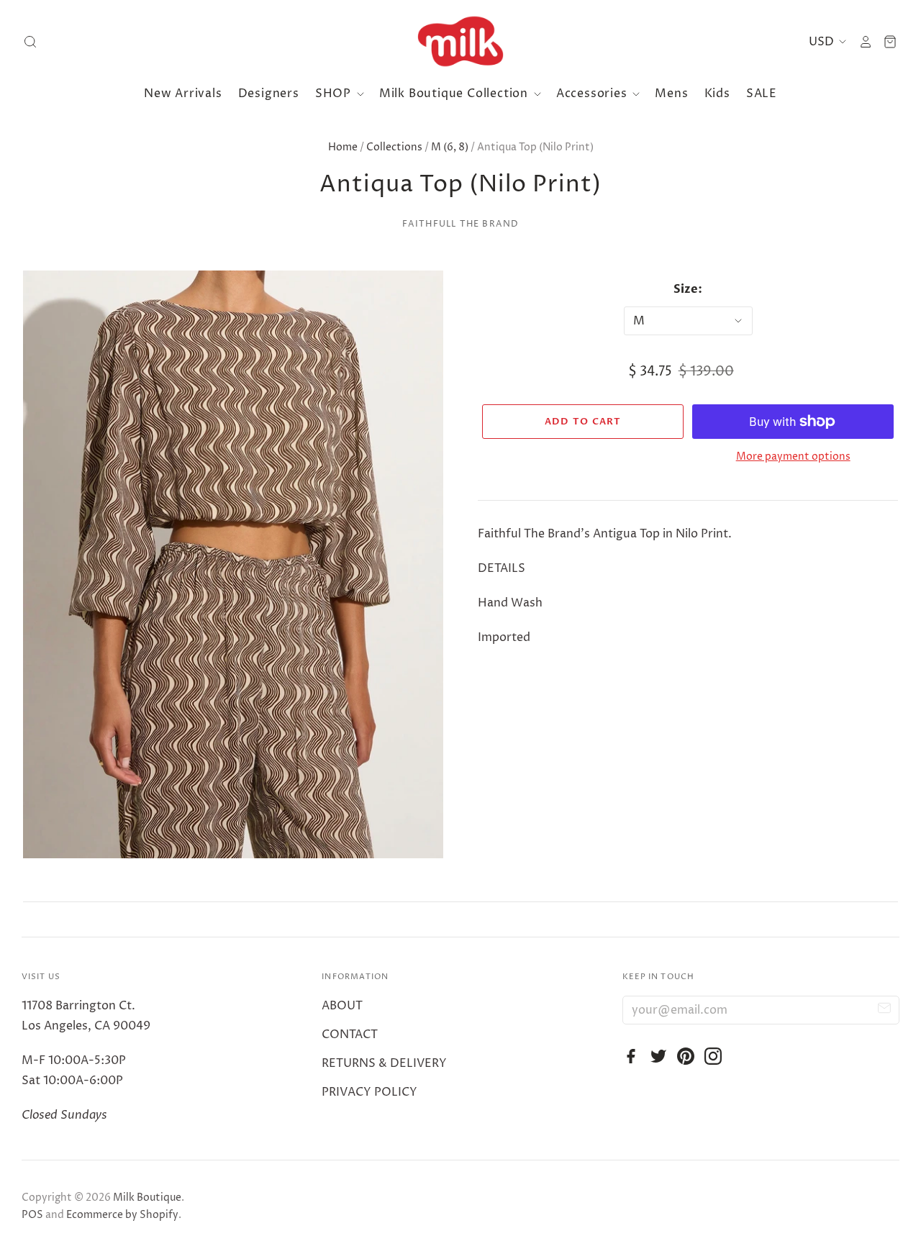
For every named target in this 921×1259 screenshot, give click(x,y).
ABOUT (342, 1006)
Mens (671, 93)
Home (343, 147)
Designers (268, 93)
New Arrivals (183, 93)
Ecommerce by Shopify (122, 1215)
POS (32, 1215)
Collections (394, 147)
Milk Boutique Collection (455, 93)
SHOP (335, 93)
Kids (717, 93)
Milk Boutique (147, 1197)
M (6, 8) (449, 147)
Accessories (593, 93)
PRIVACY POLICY (369, 1092)
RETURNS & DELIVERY (384, 1063)
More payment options (793, 456)
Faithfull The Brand (461, 224)
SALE (761, 93)
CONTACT (350, 1034)
